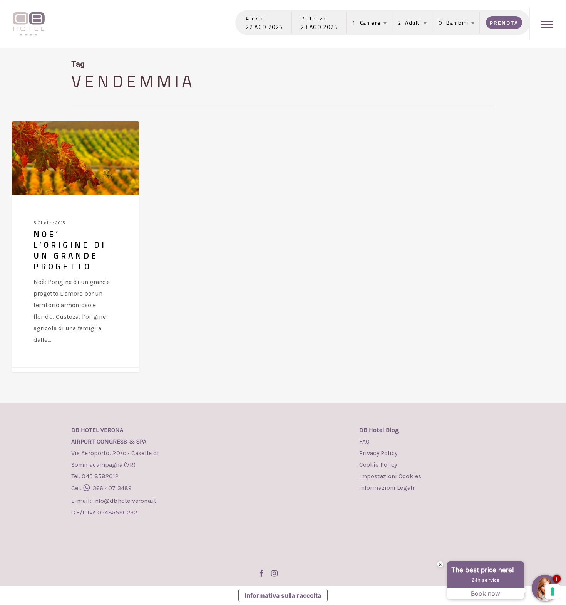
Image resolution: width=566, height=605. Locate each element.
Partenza (313, 18)
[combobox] (367, 22)
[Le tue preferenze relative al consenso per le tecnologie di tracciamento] (552, 591)
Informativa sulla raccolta (283, 595)
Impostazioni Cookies (390, 476)
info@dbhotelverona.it (124, 500)
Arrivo (254, 18)
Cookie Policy (378, 464)
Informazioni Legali (386, 487)
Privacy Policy (378, 453)
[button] (547, 24)
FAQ (364, 441)
